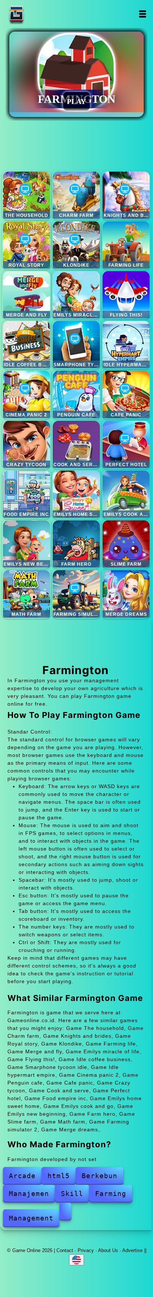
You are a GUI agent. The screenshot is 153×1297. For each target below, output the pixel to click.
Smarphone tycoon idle (76, 344)
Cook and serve (76, 444)
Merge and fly (26, 294)
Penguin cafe (76, 394)
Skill (72, 1193)
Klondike (76, 245)
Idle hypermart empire (126, 344)
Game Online (39, 14)
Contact (64, 1250)
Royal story (26, 245)
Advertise (132, 1250)
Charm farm (76, 195)
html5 (59, 1176)
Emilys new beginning (26, 544)
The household (26, 195)
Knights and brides (126, 195)
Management (31, 1218)
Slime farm (126, 544)
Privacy (86, 1250)
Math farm (26, 593)
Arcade (22, 1176)
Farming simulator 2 (76, 593)
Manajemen (29, 1193)
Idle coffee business (26, 344)
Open (143, 14)
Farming (110, 1193)
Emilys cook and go (126, 494)
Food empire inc (26, 494)
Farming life (126, 245)
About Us (108, 1250)
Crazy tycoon (26, 444)
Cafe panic (126, 394)
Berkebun (99, 1176)
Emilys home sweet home (76, 494)
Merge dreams (126, 593)
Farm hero (76, 544)
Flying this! (126, 294)
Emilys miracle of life (76, 294)
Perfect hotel (126, 444)
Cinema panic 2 (26, 394)
